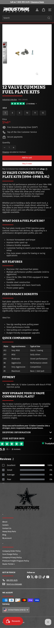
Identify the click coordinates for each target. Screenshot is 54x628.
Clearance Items (37, 2)
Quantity (6, 143)
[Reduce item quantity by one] (4, 147)
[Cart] (43, 10)
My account (7, 538)
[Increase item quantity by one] (13, 147)
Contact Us (6, 528)
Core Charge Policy (10, 554)
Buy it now (27, 163)
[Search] (49, 18)
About (4, 522)
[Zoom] (37, 74)
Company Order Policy (11, 551)
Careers (5, 525)
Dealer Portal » (8, 564)
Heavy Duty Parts (9, 531)
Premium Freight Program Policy (15, 561)
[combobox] (27, 18)
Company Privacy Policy (12, 557)
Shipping (5, 152)
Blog (4, 535)
